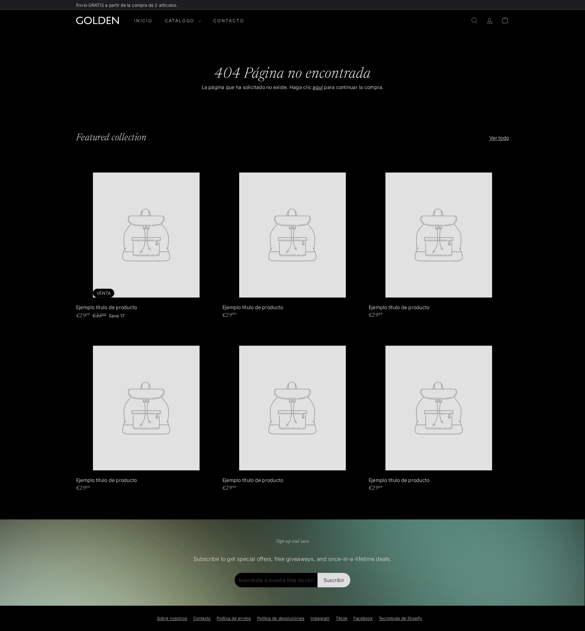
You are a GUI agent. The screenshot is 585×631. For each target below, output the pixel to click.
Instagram (319, 618)
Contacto (228, 20)
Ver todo (499, 138)
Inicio (143, 20)
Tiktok (341, 618)
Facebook (363, 618)
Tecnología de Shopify (400, 618)
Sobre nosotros (172, 618)
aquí (318, 87)
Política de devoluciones (281, 618)
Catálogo (181, 20)
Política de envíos (234, 618)
